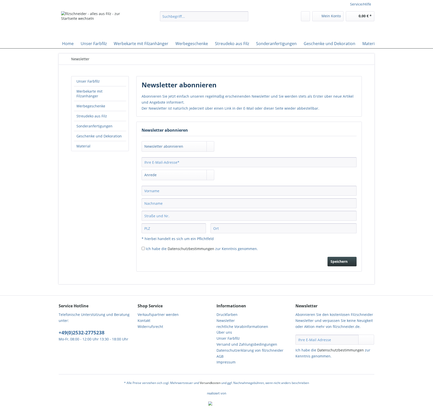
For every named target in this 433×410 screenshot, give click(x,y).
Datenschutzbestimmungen (191, 248)
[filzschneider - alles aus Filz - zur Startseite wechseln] (99, 23)
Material (83, 146)
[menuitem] (204, 18)
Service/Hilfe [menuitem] (360, 4)
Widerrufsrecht (150, 326)
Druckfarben (227, 314)
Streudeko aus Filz (91, 116)
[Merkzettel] (305, 16)
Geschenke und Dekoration (99, 136)
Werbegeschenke (90, 106)
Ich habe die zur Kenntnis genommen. (202, 248)
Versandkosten (210, 383)
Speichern (339, 261)
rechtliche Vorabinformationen (242, 326)
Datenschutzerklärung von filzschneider (249, 350)
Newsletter (225, 320)
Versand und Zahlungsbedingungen (246, 344)
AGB (220, 356)
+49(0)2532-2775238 (81, 332)
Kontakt (144, 320)
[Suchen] (243, 16)
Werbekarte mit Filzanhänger (89, 93)
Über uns (224, 332)
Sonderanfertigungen (94, 126)
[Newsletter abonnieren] (366, 340)
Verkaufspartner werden (158, 314)
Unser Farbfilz (88, 81)
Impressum (226, 362)
